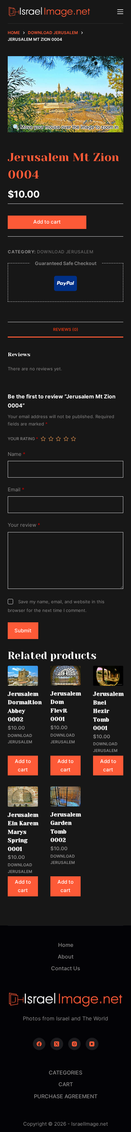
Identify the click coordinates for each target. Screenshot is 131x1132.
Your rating (23, 438)
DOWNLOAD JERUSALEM (65, 251)
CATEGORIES (65, 1072)
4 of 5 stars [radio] (65, 438)
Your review (24, 525)
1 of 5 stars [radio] (43, 438)
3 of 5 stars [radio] (58, 438)
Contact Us (65, 968)
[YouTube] (92, 1044)
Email (16, 489)
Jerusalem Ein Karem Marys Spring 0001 (23, 831)
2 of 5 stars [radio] (50, 438)
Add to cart (47, 222)
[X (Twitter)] (56, 1044)
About (66, 956)
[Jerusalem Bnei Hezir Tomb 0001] (108, 676)
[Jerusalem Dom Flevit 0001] (65, 675)
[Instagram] (74, 1044)
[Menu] (120, 12)
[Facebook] (39, 1044)
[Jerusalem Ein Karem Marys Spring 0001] (23, 796)
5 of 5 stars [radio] (73, 438)
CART (65, 1084)
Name (17, 454)
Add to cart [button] (23, 765)
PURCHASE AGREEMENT (65, 1096)
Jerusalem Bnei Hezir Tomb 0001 (108, 710)
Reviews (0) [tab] (65, 329)
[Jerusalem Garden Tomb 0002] (65, 796)
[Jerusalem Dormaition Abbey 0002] (23, 675)
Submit (23, 630)
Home (65, 944)
